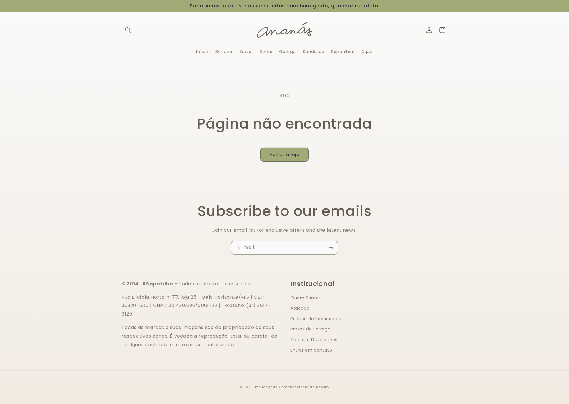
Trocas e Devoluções (313, 340)
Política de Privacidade (315, 319)
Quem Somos (305, 298)
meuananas (266, 386)
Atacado (299, 308)
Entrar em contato (311, 350)
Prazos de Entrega (310, 329)
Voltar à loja (284, 154)
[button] (128, 29)
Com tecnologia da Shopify (304, 386)
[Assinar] (331, 248)
